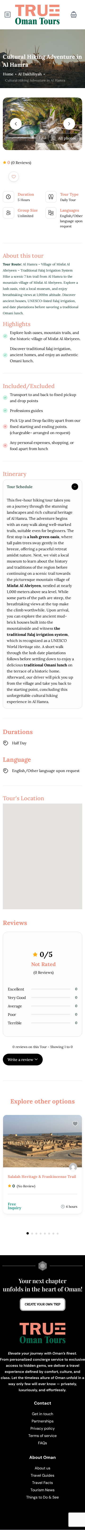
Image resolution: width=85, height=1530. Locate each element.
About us (42, 1468)
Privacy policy (42, 1428)
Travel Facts (42, 1482)
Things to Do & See (42, 1497)
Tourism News (42, 1489)
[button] (74, 15)
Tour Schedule (20, 486)
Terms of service (42, 1435)
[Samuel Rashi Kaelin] (73, 1167)
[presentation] (16, 124)
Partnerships (43, 1421)
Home (8, 74)
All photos (67, 138)
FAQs (42, 1443)
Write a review (21, 1059)
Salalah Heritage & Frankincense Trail (42, 1176)
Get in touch (42, 1413)
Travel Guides (42, 1475)
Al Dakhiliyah (30, 74)
